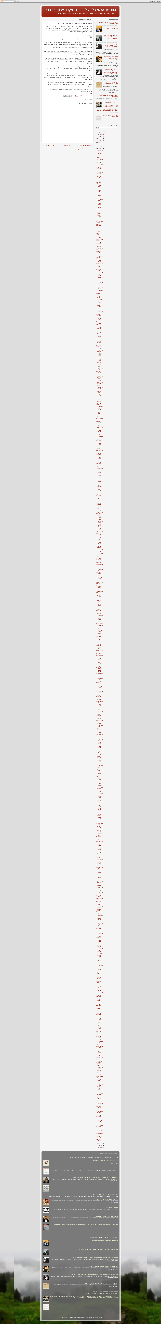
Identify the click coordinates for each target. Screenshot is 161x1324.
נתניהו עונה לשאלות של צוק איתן (99, 161)
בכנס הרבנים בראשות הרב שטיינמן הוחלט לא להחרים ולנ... (99, 659)
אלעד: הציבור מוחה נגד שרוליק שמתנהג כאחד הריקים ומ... (99, 215)
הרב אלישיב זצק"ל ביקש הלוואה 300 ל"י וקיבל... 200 (99, 516)
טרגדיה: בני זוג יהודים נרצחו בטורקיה (100, 883)
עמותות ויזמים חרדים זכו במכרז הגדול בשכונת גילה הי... (100, 817)
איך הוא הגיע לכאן (99, 1130)
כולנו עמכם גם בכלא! (100, 447)
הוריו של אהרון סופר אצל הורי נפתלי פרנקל (99, 618)
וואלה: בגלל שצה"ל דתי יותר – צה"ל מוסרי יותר (99, 534)
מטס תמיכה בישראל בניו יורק (100, 751)
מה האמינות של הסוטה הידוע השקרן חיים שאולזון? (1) (104, 1160)
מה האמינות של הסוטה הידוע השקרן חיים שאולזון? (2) (104, 1169)
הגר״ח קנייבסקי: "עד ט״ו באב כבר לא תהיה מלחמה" (105, 1194)
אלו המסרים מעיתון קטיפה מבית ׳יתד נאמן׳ (99, 1052)
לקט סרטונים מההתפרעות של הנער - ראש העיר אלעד (99, 224)
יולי (101, 1143)
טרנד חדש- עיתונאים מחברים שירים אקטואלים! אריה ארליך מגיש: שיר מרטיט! (98, 1156)
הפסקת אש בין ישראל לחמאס (100, 627)
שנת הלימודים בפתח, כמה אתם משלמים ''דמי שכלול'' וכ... (99, 996)
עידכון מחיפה (99, 623)
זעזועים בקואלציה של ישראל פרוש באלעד (100, 259)
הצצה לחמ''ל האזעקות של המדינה (99, 652)
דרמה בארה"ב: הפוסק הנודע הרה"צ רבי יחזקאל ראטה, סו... (99, 797)
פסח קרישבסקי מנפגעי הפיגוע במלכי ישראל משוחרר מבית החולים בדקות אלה (110, 37)
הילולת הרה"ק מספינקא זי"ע (99, 675)
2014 (102, 136)
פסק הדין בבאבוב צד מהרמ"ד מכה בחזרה (99, 1063)
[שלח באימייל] (71, 96)
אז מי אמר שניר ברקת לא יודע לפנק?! (99, 378)
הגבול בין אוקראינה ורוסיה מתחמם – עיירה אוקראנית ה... (99, 193)
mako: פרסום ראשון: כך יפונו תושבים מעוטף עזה (99, 1079)
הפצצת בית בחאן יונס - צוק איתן (99, 945)
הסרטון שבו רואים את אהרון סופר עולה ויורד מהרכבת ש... (99, 496)
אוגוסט (100, 148)
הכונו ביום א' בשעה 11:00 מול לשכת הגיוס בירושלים (99, 325)
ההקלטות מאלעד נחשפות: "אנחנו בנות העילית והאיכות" (99, 715)
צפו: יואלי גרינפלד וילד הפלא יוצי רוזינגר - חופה (99, 167)
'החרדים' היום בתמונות (100, 274)
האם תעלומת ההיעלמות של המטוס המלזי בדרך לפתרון (99, 422)
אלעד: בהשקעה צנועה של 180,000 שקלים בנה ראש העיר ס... (99, 344)
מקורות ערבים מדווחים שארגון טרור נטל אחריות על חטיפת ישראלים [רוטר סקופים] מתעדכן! (110, 46)
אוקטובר (100, 142)
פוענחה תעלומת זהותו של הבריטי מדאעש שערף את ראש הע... (99, 969)
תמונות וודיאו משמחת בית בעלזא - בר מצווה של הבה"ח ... (99, 1115)
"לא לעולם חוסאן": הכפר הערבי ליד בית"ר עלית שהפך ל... (99, 1029)
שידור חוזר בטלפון (100, 288)
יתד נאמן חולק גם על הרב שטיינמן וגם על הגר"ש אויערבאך (99, 543)
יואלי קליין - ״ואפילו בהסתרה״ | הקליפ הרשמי (99, 918)
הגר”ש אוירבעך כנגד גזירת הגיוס (99, 789)
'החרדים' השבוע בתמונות (100, 1122)
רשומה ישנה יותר (49, 145)
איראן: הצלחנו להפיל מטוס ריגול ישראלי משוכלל (99, 901)
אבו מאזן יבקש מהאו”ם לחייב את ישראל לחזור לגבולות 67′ (100, 770)
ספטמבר (100, 145)
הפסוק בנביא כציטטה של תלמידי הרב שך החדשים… (99, 668)
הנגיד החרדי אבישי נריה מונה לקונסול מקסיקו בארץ (110, 27)
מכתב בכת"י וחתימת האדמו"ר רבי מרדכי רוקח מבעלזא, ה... (99, 506)
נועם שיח (100, 280)
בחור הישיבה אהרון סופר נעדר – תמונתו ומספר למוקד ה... (99, 1020)
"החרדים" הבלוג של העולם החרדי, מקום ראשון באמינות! (81, 10)
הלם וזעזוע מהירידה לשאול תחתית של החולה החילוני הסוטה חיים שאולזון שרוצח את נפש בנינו (111, 71)
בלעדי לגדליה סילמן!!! (99, 1047)
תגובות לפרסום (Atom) (81, 149)
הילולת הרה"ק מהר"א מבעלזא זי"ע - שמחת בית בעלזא (99, 1137)
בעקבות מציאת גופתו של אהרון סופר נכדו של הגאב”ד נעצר (99, 440)
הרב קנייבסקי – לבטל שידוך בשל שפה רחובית (99, 870)
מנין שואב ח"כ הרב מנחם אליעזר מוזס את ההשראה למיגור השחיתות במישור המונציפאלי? (95, 1177)
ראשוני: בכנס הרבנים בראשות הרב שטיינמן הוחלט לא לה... (99, 827)
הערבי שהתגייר (100, 708)
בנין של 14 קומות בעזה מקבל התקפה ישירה (99, 1106)
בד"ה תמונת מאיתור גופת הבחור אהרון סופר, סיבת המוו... (99, 472)
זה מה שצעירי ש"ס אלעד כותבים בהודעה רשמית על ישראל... (99, 267)
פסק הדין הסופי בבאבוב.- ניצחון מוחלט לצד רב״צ (99, 1071)
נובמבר (100, 140)
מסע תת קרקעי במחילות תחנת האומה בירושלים (100, 154)
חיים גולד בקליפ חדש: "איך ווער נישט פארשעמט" (99, 463)
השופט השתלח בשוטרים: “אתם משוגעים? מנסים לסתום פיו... (99, 304)
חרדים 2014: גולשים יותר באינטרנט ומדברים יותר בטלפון (99, 781)
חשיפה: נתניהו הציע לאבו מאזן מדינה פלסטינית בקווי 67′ (99, 294)
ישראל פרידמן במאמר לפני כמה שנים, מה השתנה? (99, 862)
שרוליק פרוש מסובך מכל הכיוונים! (99, 722)
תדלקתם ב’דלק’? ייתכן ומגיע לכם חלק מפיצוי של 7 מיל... (99, 910)
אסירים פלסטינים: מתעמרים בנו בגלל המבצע (99, 638)
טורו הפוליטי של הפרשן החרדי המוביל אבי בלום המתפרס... (99, 243)
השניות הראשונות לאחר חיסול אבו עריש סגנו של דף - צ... (100, 1097)
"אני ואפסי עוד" (100, 550)
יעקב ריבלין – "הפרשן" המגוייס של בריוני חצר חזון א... (99, 836)
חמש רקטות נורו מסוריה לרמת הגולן (99, 1013)
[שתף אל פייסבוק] (66, 96)
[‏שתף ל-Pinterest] (64, 96)
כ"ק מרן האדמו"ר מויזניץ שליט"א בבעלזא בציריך (100, 602)
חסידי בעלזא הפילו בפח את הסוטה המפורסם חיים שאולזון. (111, 58)
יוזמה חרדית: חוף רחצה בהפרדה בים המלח (99, 560)
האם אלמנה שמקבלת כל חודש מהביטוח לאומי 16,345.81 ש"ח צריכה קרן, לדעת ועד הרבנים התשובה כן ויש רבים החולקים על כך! (85, 1224)
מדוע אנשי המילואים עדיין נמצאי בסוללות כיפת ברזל (99, 175)
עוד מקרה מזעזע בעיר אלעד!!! (99, 480)
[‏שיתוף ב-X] (67, 96)
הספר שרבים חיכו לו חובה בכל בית (99, 703)
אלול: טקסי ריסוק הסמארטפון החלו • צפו (99, 371)
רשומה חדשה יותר (85, 145)
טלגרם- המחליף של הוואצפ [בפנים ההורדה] (99, 572)
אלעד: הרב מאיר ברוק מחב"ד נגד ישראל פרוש (99, 251)
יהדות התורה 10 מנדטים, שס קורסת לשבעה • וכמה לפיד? (99, 233)
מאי (101, 1147)
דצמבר (100, 138)
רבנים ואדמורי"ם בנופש (99, 1127)
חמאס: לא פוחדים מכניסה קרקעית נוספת (100, 987)
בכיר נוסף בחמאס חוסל (100, 889)
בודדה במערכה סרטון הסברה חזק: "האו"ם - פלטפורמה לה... (99, 958)
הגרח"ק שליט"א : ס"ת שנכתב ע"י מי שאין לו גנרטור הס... (99, 1006)
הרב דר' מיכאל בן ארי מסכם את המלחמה (99, 610)
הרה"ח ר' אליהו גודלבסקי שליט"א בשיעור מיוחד (100, 1087)
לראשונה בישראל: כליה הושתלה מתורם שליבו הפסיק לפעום (100, 392)
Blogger (62, 1317)
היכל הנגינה (100, 277)
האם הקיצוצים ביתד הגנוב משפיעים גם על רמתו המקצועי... (99, 759)
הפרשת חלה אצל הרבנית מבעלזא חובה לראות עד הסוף (104, 1237)
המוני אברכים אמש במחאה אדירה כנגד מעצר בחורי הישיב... (99, 454)
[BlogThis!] (69, 96)
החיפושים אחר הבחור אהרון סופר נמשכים (99, 894)
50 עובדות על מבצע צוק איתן (99, 566)
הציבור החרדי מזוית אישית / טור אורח (99, 877)
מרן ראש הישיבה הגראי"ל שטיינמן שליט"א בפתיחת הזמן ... (100, 525)
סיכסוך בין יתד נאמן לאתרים (100, 555)
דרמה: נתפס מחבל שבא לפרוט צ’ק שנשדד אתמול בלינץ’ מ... (99, 586)
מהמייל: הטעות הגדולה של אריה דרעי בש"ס (107, 1216)
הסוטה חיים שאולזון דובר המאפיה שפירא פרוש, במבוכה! (100, 743)
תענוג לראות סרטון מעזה (99, 736)
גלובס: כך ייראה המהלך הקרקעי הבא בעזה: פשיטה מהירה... (99, 927)
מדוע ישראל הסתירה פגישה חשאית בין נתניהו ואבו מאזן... (99, 431)
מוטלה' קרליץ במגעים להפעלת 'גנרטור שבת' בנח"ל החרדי (99, 845)
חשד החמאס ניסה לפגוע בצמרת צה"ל (99, 1037)
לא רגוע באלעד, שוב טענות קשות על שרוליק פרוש (99, 729)
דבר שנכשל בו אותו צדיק (99, 1058)
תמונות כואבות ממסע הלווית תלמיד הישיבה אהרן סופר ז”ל (99, 204)
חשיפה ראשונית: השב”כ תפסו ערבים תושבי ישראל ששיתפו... (99, 411)
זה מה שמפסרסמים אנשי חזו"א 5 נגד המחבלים (106, 1186)
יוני (101, 1145)
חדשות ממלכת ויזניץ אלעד (99, 284)
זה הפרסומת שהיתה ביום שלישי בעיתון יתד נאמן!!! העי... (99, 487)
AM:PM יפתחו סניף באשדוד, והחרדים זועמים (99, 353)
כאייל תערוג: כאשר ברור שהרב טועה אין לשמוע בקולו (99, 594)
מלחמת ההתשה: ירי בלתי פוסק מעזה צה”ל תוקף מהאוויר (99, 979)
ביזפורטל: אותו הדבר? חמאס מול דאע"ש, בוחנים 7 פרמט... (99, 937)
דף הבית (67, 145)
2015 (102, 134)
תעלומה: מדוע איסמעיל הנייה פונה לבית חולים (99, 401)
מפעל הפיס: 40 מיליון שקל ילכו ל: (99, 384)
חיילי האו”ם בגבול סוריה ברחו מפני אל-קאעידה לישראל (99, 183)
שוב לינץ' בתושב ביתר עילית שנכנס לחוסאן (99, 645)
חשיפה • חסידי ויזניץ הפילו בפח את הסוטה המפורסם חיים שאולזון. (111, 84)
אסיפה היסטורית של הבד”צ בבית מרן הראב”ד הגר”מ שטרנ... (99, 315)
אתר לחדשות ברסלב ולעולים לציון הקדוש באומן (99, 807)
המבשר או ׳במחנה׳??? (112, 1207)
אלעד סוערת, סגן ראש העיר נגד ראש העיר (107, 1199)
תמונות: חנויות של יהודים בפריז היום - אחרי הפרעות (105, 1291)
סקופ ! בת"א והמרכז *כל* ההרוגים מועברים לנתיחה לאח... (99, 362)
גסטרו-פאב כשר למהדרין (100, 1043)
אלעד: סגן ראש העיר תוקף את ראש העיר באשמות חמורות (100, 334)
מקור (90, 93)
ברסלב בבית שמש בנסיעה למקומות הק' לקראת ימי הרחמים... (99, 695)
